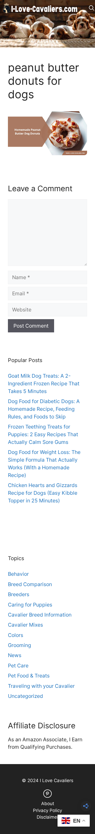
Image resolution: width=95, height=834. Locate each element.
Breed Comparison (30, 584)
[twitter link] (47, 794)
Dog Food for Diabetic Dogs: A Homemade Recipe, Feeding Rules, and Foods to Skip (44, 409)
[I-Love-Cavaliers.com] (40, 8)
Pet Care (18, 665)
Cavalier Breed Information (40, 615)
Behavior (18, 574)
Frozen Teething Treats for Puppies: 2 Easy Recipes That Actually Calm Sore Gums (43, 434)
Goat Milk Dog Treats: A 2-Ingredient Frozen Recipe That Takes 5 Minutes (43, 383)
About (47, 803)
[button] (91, 8)
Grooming (19, 645)
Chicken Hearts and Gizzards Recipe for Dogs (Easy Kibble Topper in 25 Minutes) (42, 493)
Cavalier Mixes (25, 625)
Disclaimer (48, 817)
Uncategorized (25, 696)
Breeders (18, 594)
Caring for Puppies (30, 604)
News (14, 655)
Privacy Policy (47, 810)
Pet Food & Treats (29, 675)
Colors (15, 635)
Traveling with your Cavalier (41, 686)
